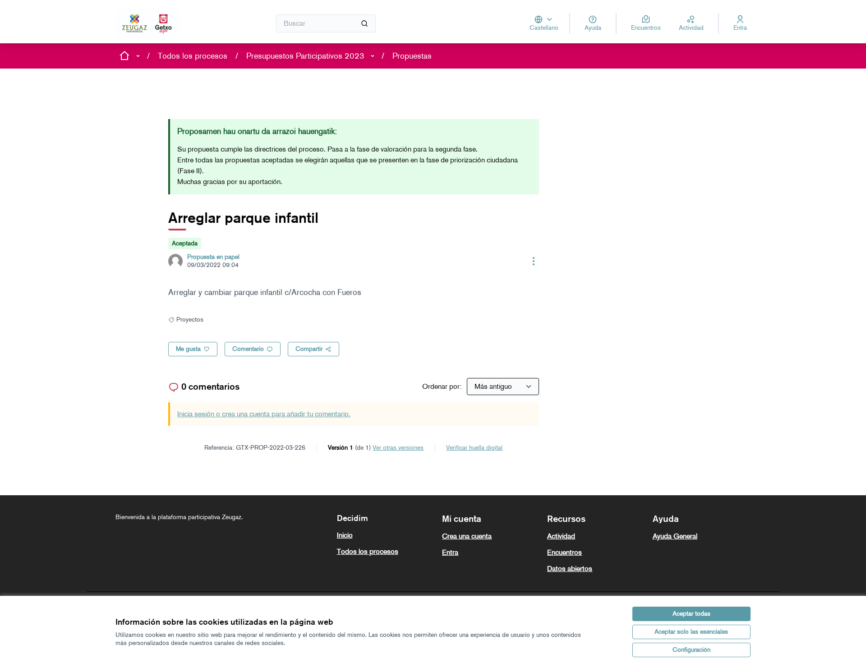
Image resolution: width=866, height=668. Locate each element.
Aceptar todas (691, 613)
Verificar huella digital (474, 447)
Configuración (691, 650)
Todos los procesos (192, 56)
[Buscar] (364, 23)
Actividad (561, 536)
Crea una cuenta (467, 536)
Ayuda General (675, 536)
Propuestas (412, 56)
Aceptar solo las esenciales (691, 632)
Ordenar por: (442, 386)
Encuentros (564, 552)
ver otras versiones (398, 447)
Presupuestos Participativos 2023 (305, 56)
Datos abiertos (569, 568)
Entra (450, 552)
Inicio (345, 535)
